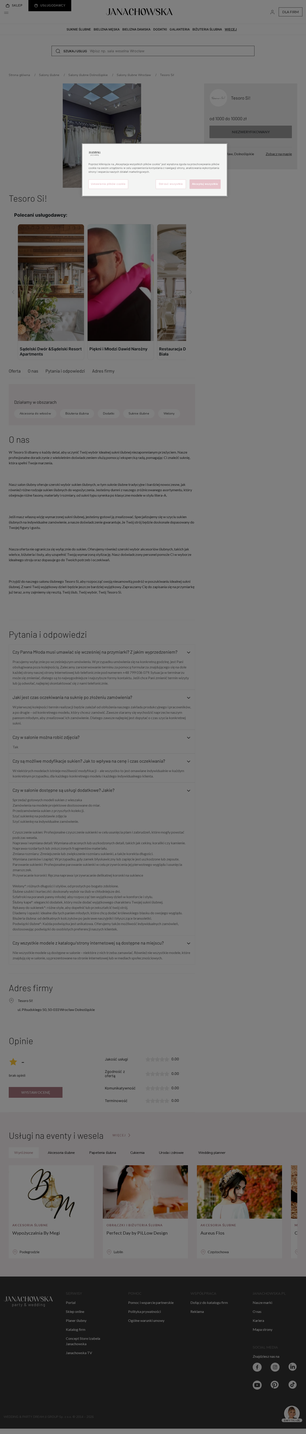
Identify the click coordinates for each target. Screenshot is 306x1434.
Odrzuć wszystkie (171, 184)
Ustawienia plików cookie (108, 184)
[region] (154, 169)
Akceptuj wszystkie (205, 184)
